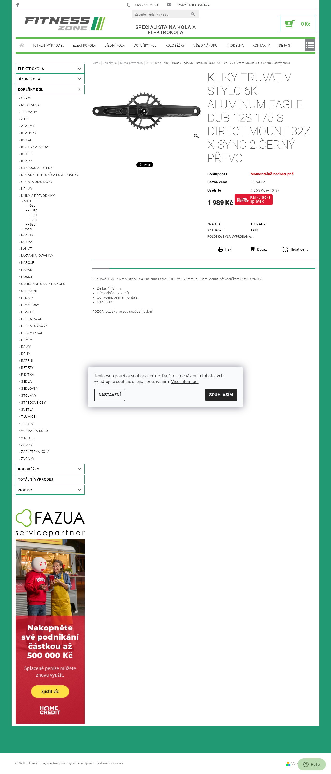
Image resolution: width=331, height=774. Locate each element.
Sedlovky (30, 388)
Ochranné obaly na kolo (43, 284)
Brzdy (26, 161)
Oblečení (29, 291)
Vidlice (27, 438)
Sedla (26, 382)
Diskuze (121, 264)
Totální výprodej (48, 45)
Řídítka (27, 375)
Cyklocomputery (36, 168)
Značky (25, 490)
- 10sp (32, 210)
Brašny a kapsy (35, 147)
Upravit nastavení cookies (103, 763)
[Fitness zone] (65, 23)
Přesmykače (32, 333)
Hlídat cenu (299, 249)
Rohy (25, 354)
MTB (27, 201)
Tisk (228, 249)
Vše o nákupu (205, 45)
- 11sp (32, 215)
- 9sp (32, 205)
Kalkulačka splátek (260, 199)
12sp (254, 230)
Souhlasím (221, 394)
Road (28, 229)
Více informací (184, 381)
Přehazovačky (34, 326)
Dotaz (262, 249)
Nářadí (27, 270)
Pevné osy (30, 305)
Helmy (27, 189)
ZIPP (24, 119)
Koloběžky (175, 45)
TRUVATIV (29, 112)
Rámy (26, 347)
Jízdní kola (115, 45)
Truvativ (258, 224)
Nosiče (27, 277)
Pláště (27, 312)
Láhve (26, 249)
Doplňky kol (145, 45)
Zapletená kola (35, 452)
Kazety (27, 235)
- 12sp (32, 220)
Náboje (27, 263)
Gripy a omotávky (37, 182)
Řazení (27, 361)
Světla (27, 409)
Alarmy (28, 126)
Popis (100, 264)
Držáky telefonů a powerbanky (50, 175)
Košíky (27, 242)
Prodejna (235, 45)
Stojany (28, 395)
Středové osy (33, 402)
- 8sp (32, 224)
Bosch (27, 140)
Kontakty (261, 45)
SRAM (26, 98)
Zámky (27, 445)
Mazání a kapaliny (37, 256)
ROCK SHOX (30, 105)
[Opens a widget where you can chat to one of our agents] (311, 764)
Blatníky (29, 133)
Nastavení (110, 394)
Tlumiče (28, 416)
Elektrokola (84, 45)
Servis (284, 45)
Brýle (26, 154)
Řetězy (27, 368)
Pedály (27, 298)
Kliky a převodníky (38, 196)
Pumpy (27, 340)
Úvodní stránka (22, 45)
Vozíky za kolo (34, 431)
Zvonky (28, 459)
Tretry (27, 424)
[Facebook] (18, 5)
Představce (31, 319)
